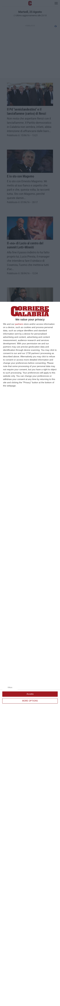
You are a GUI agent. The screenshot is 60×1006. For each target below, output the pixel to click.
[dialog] (30, 654)
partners (19, 324)
